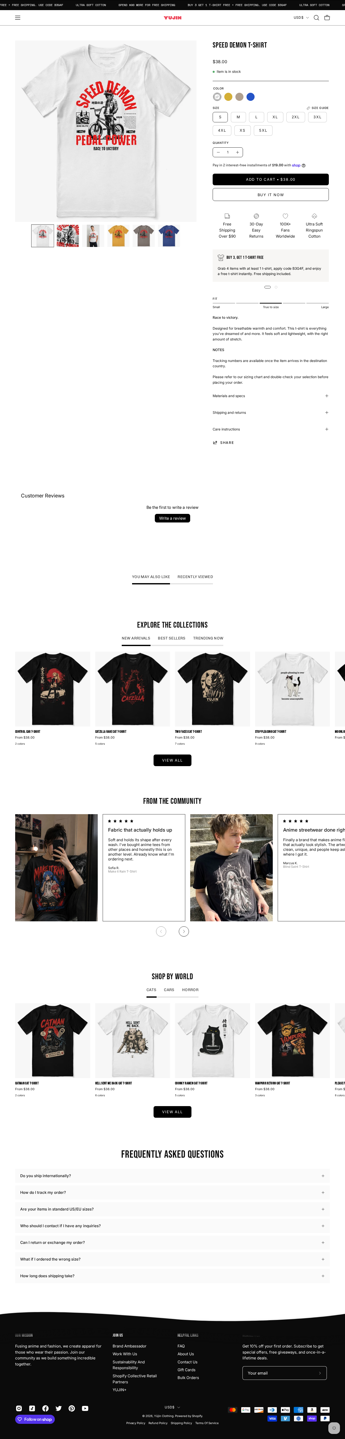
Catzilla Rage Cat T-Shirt (111, 732)
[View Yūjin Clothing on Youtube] (84, 1408)
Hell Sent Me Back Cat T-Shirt (113, 1083)
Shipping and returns (229, 412)
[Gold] (228, 97)
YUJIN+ (120, 1389)
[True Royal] (251, 97)
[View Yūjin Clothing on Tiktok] (31, 1408)
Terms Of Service (207, 1423)
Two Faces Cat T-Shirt (188, 732)
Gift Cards (186, 1369)
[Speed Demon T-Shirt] (42, 235)
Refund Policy (158, 1423)
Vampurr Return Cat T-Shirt (272, 1083)
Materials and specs (229, 396)
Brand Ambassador (129, 1346)
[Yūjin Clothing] (172, 17)
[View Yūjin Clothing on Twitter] (58, 1408)
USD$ (299, 17)
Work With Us (125, 1354)
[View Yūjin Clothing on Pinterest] (71, 1408)
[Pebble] (239, 97)
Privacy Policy (135, 1423)
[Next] (184, 931)
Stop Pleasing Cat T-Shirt (270, 732)
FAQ (181, 1346)
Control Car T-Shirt (27, 732)
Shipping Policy (181, 1423)
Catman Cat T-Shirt (27, 1083)
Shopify (197, 1416)
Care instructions (226, 429)
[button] (316, 17)
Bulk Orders (188, 1377)
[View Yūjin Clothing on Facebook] (45, 1408)
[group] (172, 699)
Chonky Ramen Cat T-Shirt (191, 1083)
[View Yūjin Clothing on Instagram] (18, 1408)
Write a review (172, 518)
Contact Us (188, 1362)
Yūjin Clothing (164, 1416)
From (25, 737)
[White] (217, 97)
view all (172, 760)
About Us (186, 1354)
